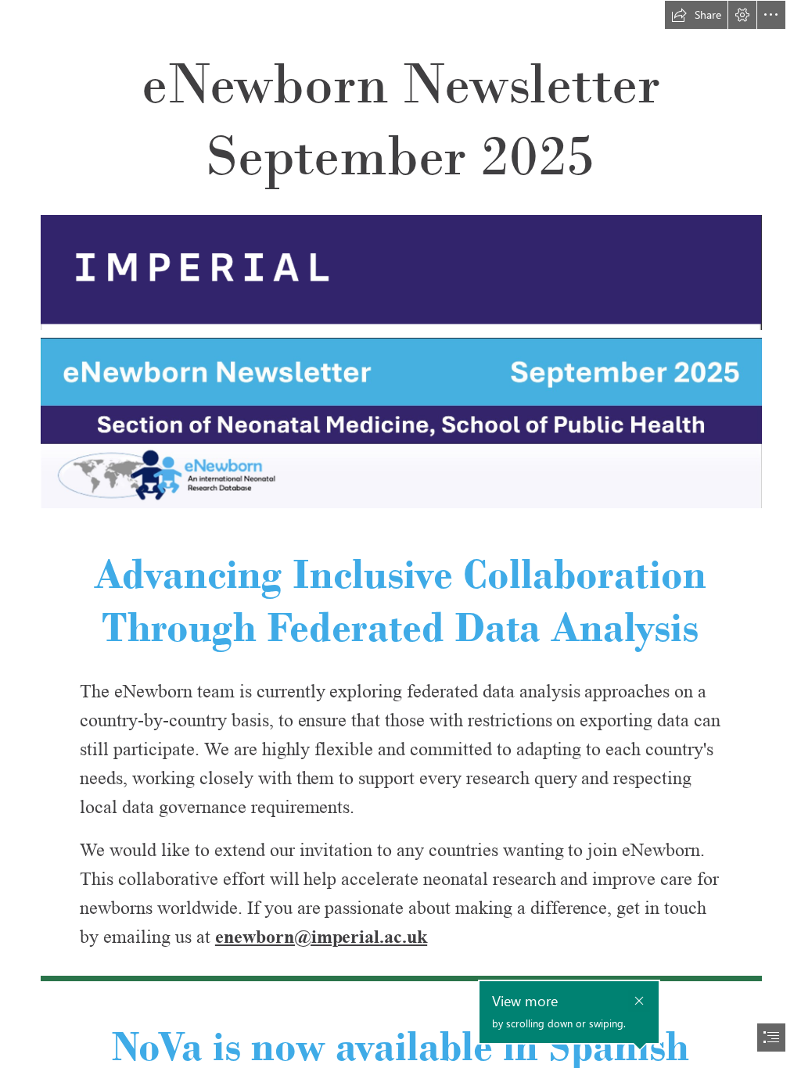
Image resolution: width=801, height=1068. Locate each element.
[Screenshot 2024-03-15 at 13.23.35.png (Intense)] (400, 271)
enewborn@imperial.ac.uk (321, 936)
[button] (696, 15)
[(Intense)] (400, 977)
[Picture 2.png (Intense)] (400, 422)
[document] (400, 534)
